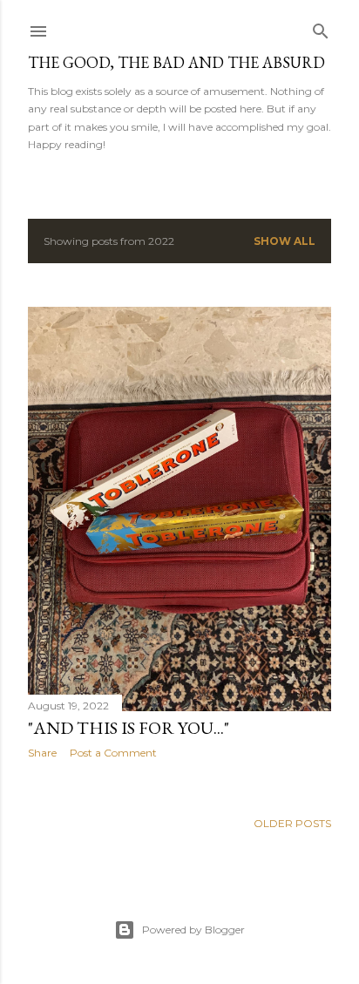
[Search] (320, 27)
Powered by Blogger (193, 929)
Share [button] (42, 752)
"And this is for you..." (128, 727)
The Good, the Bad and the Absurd (176, 62)
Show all (284, 241)
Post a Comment (113, 752)
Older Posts (292, 823)
